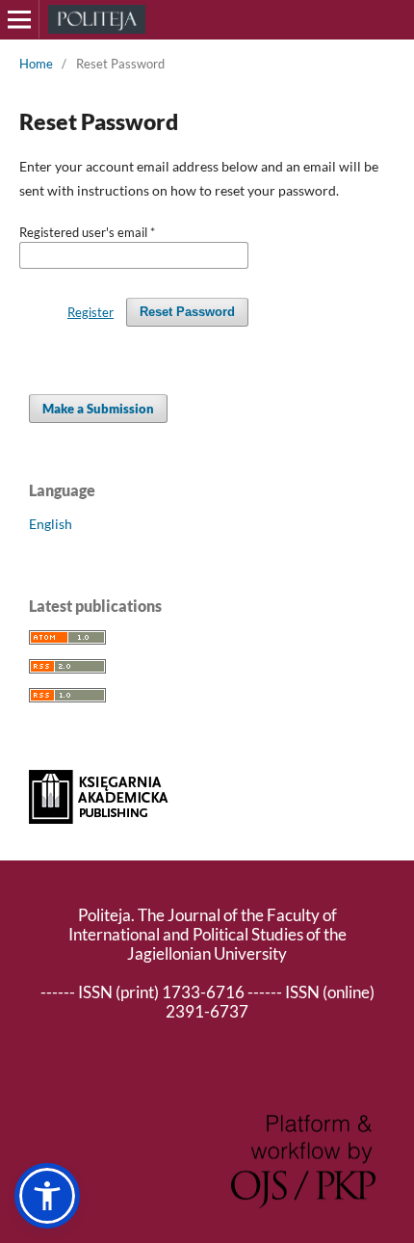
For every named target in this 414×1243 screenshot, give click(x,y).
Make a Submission (98, 408)
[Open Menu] (19, 19)
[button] (47, 1196)
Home (36, 63)
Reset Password (187, 311)
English (50, 524)
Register (90, 312)
